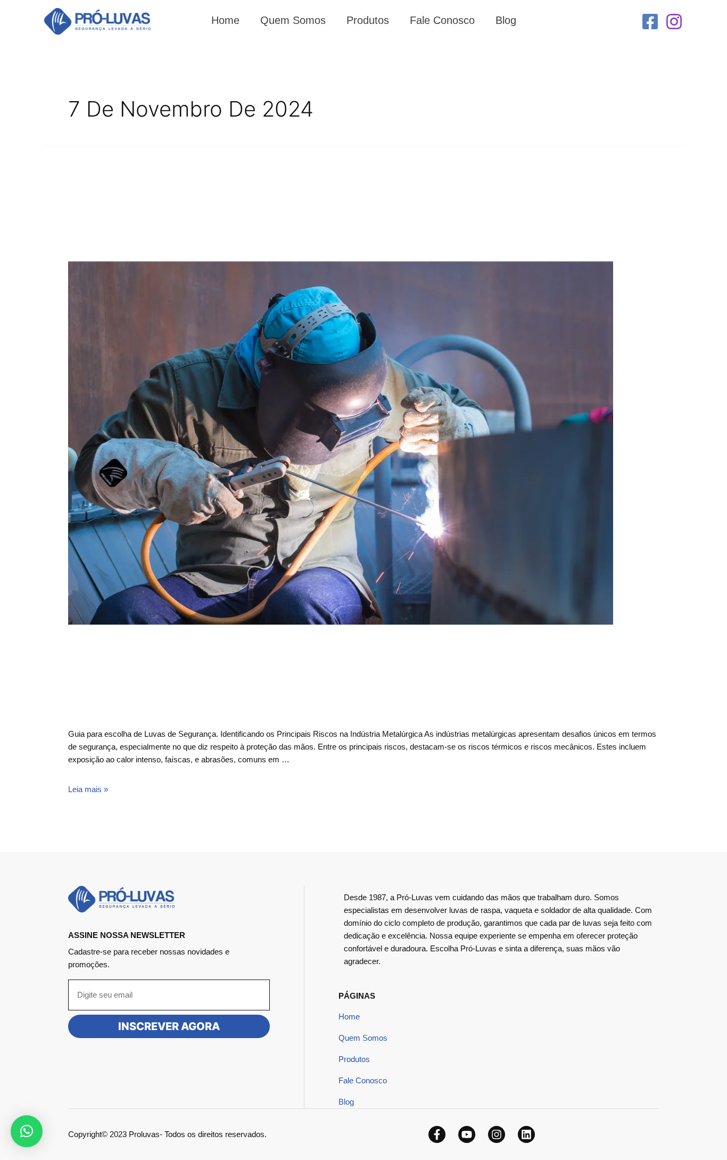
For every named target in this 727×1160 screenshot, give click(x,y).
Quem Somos (362, 1037)
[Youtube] (466, 1134)
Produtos (354, 1059)
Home (349, 1016)
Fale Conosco (362, 1080)
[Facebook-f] (436, 1134)
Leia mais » (88, 789)
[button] (27, 1131)
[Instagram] (674, 21)
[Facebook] (650, 21)
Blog (346, 1101)
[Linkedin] (526, 1134)
